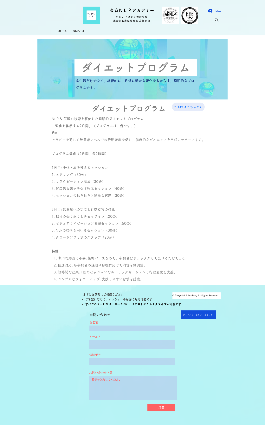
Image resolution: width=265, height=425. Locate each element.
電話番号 (95, 354)
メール (93, 336)
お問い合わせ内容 (101, 372)
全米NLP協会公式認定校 (132, 17)
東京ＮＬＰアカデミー (132, 10)
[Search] (217, 20)
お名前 (93, 322)
